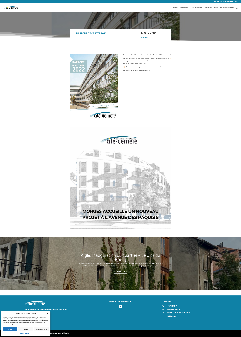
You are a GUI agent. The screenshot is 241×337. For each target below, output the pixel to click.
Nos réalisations (197, 8)
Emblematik (65, 333)
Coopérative (184, 8)
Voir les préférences (41, 329)
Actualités (175, 8)
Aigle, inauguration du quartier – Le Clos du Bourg (120, 257)
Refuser (26, 329)
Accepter (10, 329)
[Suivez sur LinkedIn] (120, 306)
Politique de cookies (24, 333)
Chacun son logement (211, 8)
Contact (216, 2)
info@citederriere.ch (173, 310)
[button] (48, 313)
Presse (236, 2)
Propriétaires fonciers (227, 8)
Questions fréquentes (226, 2)
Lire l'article (120, 271)
